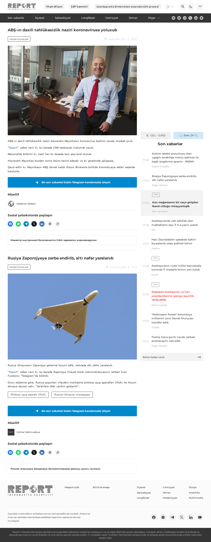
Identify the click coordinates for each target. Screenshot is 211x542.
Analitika (194, 492)
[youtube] (201, 18)
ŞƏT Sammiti (79, 6)
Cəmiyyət (169, 487)
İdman (167, 492)
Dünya (192, 487)
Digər (151, 18)
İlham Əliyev (54, 6)
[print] (49, 223)
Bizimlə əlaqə (101, 487)
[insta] (179, 18)
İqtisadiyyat (144, 492)
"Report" (13, 147)
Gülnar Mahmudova (28, 432)
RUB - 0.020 (158, 135)
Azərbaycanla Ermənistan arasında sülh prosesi (127, 6)
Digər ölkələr (19, 39)
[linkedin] (196, 18)
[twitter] (190, 18)
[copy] (57, 223)
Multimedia (196, 497)
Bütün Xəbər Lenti (154, 357)
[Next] (170, 6)
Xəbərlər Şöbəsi (26, 203)
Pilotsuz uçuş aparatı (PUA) (28, 394)
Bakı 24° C (190, 135)
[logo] (22, 6)
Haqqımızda (72, 487)
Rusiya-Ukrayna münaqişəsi (72, 394)
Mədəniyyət (170, 497)
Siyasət (141, 487)
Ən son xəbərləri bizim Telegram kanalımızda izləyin (75, 182)
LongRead (143, 497)
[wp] (18, 223)
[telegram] (185, 18)
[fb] (173, 18)
